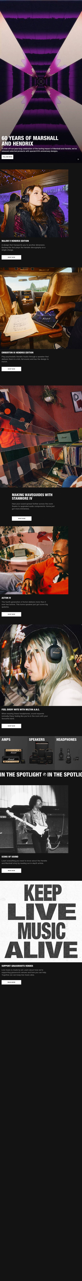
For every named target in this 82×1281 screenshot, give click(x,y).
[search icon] (67, 9)
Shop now (11, 257)
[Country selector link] (76, 4)
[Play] (78, 159)
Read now (11, 870)
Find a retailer (63, 4)
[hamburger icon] (76, 9)
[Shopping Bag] (73, 9)
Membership (53, 4)
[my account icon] (70, 9)
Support (61, 9)
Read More (11, 982)
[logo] (8, 8)
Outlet (72, 4)
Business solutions (42, 4)
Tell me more (7, 157)
